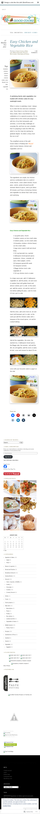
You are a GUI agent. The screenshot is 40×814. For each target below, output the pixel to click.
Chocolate (9, 587)
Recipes (7, 631)
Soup (7, 562)
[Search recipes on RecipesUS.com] (8, 751)
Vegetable (7, 644)
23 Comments (34, 51)
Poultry (25, 52)
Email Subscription (12, 446)
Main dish (7, 605)
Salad (7, 560)
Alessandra (13, 736)
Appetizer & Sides (9, 557)
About (4, 9)
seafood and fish (10, 618)
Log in (5, 772)
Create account (8, 770)
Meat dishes (9, 608)
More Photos (7, 665)
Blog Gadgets (8, 736)
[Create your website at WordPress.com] (20, 2)
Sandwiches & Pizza (10, 634)
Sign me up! (8, 456)
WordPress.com (8, 778)
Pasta (7, 611)
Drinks (7, 596)
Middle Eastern (17, 52)
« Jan (5, 550)
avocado (30, 796)
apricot (25, 796)
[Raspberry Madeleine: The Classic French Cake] (12, 522)
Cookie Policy (7, 806)
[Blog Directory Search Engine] (10, 734)
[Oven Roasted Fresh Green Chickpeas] (28, 505)
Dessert (7, 579)
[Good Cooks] (5, 467)
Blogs (5, 736)
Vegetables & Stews (23, 54)
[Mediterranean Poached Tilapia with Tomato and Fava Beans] (28, 488)
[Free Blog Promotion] (7, 732)
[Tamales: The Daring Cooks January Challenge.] (12, 505)
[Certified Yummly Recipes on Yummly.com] (20, 694)
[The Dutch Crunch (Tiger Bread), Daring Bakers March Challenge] (28, 522)
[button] (24, 73)
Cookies (8, 589)
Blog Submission (7, 731)
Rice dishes (13, 54)
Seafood (7, 638)
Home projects (9, 602)
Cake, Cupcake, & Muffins (13, 582)
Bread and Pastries (10, 569)
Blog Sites (11, 731)
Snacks (7, 641)
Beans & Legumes (10, 566)
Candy (8, 584)
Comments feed (8, 776)
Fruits (6, 599)
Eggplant (8, 647)
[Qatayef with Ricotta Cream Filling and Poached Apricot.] (12, 488)
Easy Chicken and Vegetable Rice (24, 43)
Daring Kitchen (9, 576)
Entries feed (7, 774)
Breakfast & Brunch (10, 572)
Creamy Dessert (10, 592)
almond (7, 796)
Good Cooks (19, 51)
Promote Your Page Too (9, 469)
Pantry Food (9, 627)
